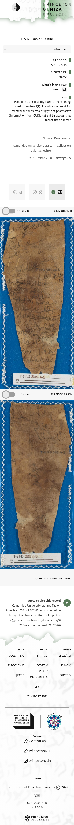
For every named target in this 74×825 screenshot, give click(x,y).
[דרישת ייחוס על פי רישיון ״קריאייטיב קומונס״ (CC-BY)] (37, 796)
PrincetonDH (39, 750)
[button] (57, 11)
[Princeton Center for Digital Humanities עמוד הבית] (23, 721)
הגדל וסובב (24, 211)
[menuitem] (65, 655)
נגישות (37, 778)
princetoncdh (40, 760)
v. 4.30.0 (37, 807)
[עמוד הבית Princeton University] (37, 818)
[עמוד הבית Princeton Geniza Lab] (51, 721)
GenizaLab (37, 741)
